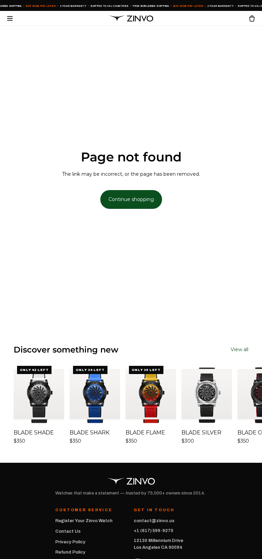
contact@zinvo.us (154, 520)
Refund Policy (70, 552)
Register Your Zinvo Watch (84, 520)
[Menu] (10, 18)
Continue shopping (131, 199)
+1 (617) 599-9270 (153, 530)
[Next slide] (240, 407)
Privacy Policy (70, 542)
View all (239, 349)
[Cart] (252, 18)
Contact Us (68, 531)
